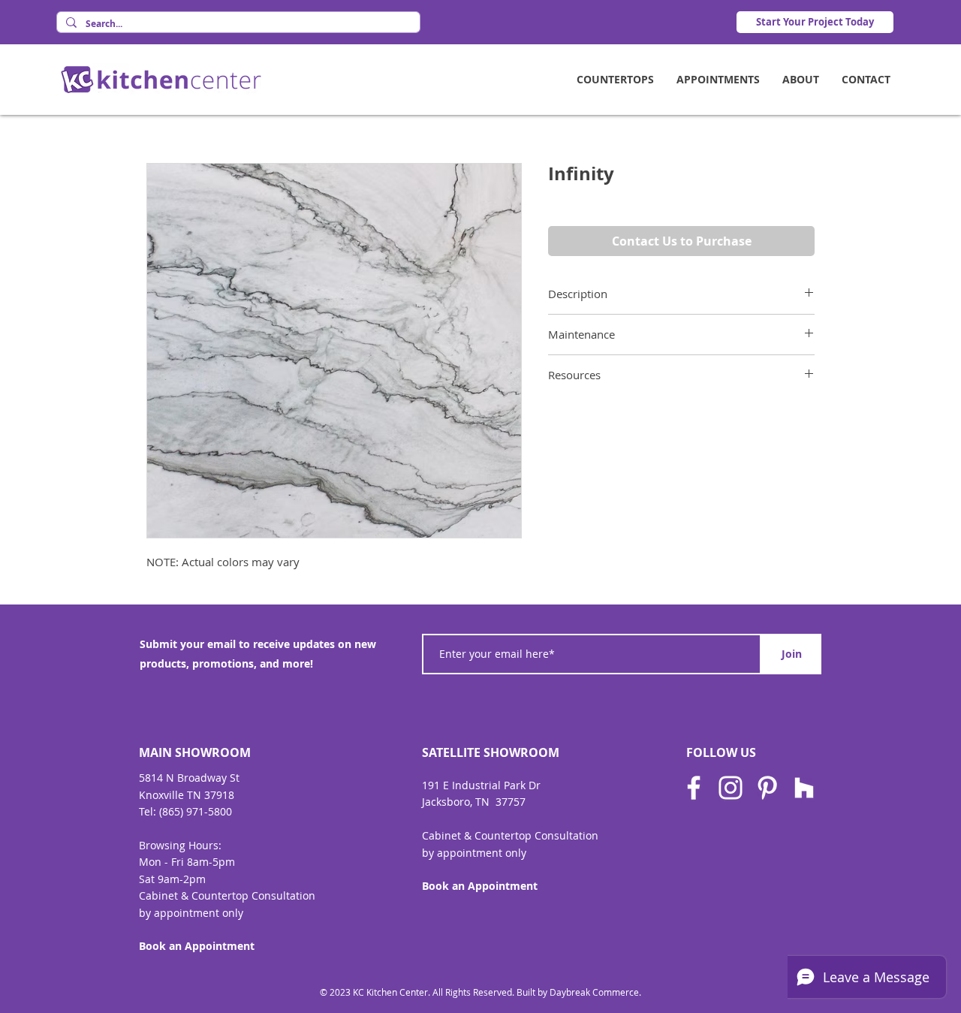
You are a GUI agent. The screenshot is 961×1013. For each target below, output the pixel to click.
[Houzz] (804, 787)
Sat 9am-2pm (172, 879)
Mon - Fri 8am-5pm (187, 862)
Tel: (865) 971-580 (182, 811)
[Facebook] (693, 787)
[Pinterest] (767, 787)
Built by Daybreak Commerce (578, 992)
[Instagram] (730, 787)
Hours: (204, 845)
